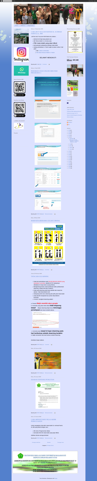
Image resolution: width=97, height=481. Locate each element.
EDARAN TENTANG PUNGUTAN (42, 380)
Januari (70, 149)
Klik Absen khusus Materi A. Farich (45, 52)
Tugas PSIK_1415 (70, 109)
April (70, 144)
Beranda (48, 442)
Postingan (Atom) (50, 445)
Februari (71, 147)
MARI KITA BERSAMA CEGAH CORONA (45, 221)
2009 (69, 164)
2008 (69, 166)
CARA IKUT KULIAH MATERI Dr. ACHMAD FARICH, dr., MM (74, 140)
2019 (69, 151)
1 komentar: (44, 64)
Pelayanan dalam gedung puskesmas (74, 111)
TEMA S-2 (23, 25)
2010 (69, 163)
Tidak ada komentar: (49, 213)
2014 (69, 156)
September (71, 138)
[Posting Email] (49, 64)
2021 (69, 135)
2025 (69, 130)
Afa (69, 124)
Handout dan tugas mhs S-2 (72, 113)
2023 (69, 133)
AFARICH (70, 122)
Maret (70, 145)
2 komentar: (47, 269)
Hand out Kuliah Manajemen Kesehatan (74, 115)
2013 (69, 157)
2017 (69, 152)
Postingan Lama (60, 442)
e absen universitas (44, 50)
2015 (69, 154)
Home (16, 25)
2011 (69, 161)
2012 (69, 159)
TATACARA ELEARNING (39, 276)
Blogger (55, 478)
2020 (69, 137)
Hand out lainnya (70, 116)
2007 (69, 168)
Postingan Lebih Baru (36, 442)
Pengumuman (31, 25)
